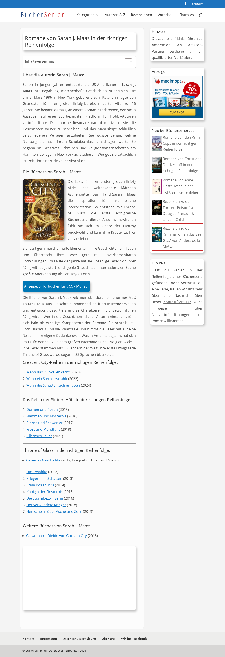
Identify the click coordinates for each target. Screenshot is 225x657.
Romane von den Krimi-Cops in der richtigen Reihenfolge (182, 143)
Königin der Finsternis (44, 491)
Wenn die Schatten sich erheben (53, 385)
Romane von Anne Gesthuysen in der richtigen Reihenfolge (180, 186)
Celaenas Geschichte (43, 460)
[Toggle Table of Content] (126, 62)
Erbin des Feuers (40, 485)
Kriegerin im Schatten (44, 478)
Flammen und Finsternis (46, 416)
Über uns (108, 639)
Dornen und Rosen (42, 409)
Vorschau (166, 15)
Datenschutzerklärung (79, 639)
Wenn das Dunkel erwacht (48, 372)
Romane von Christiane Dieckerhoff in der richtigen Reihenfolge (182, 164)
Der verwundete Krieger (46, 504)
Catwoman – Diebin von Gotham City (56, 535)
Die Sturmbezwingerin (44, 498)
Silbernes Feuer (39, 436)
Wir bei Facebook (134, 639)
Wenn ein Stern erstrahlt (46, 378)
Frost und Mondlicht (43, 429)
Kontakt (197, 4)
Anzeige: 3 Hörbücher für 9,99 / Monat (55, 286)
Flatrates (186, 15)
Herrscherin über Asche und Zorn (54, 511)
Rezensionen (141, 15)
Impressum (48, 639)
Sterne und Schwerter (44, 422)
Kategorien (85, 15)
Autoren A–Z (115, 15)
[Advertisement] (79, 579)
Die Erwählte (36, 471)
